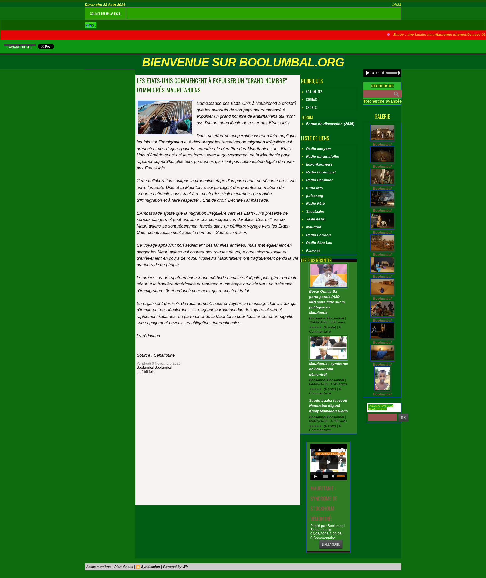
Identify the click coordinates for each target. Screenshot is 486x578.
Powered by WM (175, 567)
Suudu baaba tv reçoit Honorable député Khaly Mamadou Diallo (328, 405)
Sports (311, 107)
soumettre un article (105, 13)
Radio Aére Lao (319, 243)
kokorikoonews (319, 164)
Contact (312, 99)
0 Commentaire (322, 538)
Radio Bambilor (319, 180)
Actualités (313, 91)
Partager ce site (20, 46)
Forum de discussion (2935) (330, 124)
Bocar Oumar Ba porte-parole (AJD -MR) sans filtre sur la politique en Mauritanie (327, 302)
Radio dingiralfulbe (322, 156)
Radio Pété (315, 203)
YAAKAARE (316, 219)
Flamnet (313, 251)
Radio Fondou (318, 235)
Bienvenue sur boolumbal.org (243, 62)
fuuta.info (314, 188)
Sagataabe (315, 211)
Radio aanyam (318, 149)
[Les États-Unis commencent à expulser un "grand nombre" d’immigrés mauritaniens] (165, 101)
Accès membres (98, 567)
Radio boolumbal (321, 172)
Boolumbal (382, 144)
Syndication (150, 567)
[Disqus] (217, 440)
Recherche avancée (383, 101)
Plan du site (123, 567)
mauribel (313, 227)
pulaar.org (314, 196)
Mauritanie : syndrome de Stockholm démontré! (328, 369)
